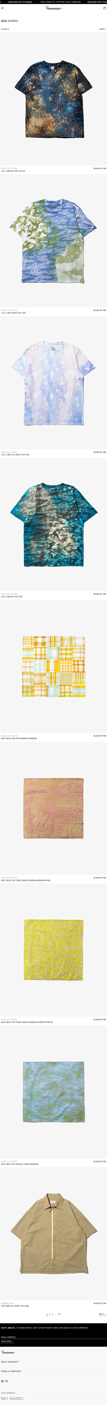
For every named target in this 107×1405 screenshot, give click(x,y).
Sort (101, 29)
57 (59, 1314)
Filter (4, 29)
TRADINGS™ (11, 1393)
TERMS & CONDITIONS (11, 1371)
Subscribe (6, 1341)
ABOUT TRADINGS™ (10, 1362)
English (3, 1398)
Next (101, 1314)
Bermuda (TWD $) (16, 1398)
